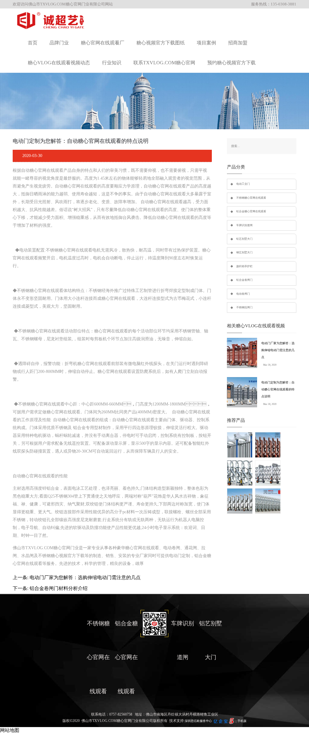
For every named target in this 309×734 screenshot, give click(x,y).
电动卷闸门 (243, 293)
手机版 (242, 721)
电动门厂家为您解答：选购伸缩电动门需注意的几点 (278, 350)
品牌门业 (59, 42)
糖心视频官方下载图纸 (160, 42)
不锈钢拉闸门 (244, 307)
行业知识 (111, 62)
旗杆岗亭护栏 (244, 266)
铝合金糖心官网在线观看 (251, 211)
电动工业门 (243, 183)
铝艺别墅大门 (244, 238)
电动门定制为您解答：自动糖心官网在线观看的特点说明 (278, 389)
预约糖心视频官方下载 (231, 62)
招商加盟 (237, 42)
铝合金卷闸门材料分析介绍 (59, 588)
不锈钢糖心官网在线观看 (251, 197)
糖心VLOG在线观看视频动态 (59, 62)
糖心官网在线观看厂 (102, 42)
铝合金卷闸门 (244, 279)
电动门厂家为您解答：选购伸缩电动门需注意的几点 (85, 577)
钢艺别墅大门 (244, 252)
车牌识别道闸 (244, 225)
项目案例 (206, 42)
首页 (32, 42)
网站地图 (9, 730)
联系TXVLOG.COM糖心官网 (164, 62)
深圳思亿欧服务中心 (198, 721)
